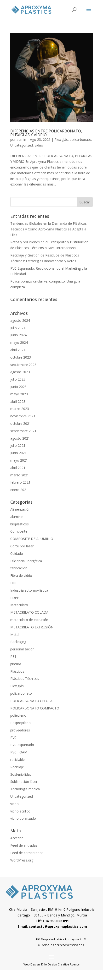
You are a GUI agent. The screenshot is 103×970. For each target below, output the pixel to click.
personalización (22, 649)
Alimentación (20, 509)
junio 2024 (18, 335)
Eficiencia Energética (26, 561)
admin (21, 139)
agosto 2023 (20, 372)
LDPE (14, 597)
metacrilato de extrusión (29, 619)
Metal (14, 634)
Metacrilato (19, 605)
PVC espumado (22, 744)
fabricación (18, 568)
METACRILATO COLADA (29, 612)
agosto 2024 (20, 320)
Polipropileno (20, 722)
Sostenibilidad (21, 774)
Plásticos (17, 671)
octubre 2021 (20, 423)
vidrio (39, 145)
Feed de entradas (23, 845)
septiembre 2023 (23, 364)
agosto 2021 (20, 438)
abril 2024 (17, 350)
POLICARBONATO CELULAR (32, 700)
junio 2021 (18, 453)
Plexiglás (61, 139)
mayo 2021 (19, 460)
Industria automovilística (29, 590)
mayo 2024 (19, 342)
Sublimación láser (23, 781)
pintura (15, 664)
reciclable (17, 759)
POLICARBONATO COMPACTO (34, 708)
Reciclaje (17, 767)
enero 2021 (19, 489)
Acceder (16, 838)
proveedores (20, 730)
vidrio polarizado (23, 818)
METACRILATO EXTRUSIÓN (31, 627)
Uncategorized (21, 145)
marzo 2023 (19, 408)
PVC (13, 737)
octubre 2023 (20, 357)
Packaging (18, 641)
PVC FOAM (18, 752)
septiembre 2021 (23, 431)
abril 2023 (17, 401)
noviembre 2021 (22, 416)
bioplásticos (19, 524)
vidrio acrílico (20, 811)
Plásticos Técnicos (24, 678)
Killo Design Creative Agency (60, 964)
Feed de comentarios (26, 852)
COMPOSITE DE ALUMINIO (31, 538)
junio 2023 (18, 386)
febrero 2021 (20, 482)
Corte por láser (22, 546)
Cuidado (16, 553)
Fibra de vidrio (21, 575)
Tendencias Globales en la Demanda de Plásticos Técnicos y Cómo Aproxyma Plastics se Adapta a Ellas (48, 229)
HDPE (14, 583)
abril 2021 (17, 467)
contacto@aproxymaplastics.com (58, 926)
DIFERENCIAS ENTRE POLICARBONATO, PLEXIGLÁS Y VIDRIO (46, 132)
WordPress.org (21, 860)
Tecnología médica (25, 789)
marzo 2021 (19, 475)
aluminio (16, 516)
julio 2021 (17, 445)
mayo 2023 (19, 394)
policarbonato (80, 139)
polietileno (18, 715)
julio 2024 (17, 328)
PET (13, 656)
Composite (18, 531)
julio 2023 (17, 379)
